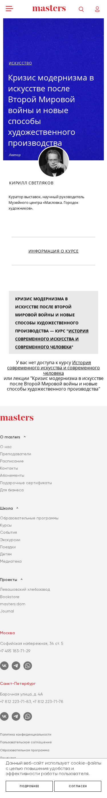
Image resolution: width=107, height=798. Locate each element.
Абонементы (12, 475)
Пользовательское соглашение (26, 742)
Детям (6, 554)
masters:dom (12, 604)
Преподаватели (15, 454)
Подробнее (29, 786)
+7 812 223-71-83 (15, 701)
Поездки (8, 547)
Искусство (20, 63)
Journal (7, 611)
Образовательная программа (24, 750)
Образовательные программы (29, 518)
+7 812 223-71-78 (48, 701)
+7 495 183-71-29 (15, 651)
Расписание (12, 461)
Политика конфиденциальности (25, 734)
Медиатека (11, 561)
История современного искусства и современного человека (51, 339)
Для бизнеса (12, 490)
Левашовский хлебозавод (25, 589)
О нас (6, 446)
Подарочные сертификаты (26, 482)
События (8, 532)
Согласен (78, 786)
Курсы (6, 525)
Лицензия (8, 758)
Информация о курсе (54, 251)
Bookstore (9, 596)
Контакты (9, 468)
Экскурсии (10, 539)
